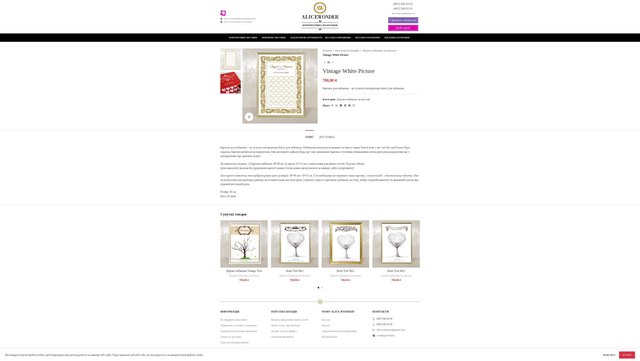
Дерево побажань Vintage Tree (244, 270)
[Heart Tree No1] (294, 244)
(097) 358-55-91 (384, 319)
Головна (327, 50)
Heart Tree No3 (396, 270)
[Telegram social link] (349, 105)
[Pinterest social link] (345, 105)
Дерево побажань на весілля (379, 50)
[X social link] (336, 105)
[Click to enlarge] (249, 117)
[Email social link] (341, 105)
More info (609, 355)
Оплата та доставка (230, 337)
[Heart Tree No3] (396, 244)
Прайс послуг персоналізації (285, 325)
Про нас (326, 320)
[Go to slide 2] (322, 287)
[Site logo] (320, 16)
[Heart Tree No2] (345, 244)
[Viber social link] (354, 105)
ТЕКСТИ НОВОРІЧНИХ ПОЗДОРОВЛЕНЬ (240, 19)
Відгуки (326, 325)
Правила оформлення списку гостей (289, 320)
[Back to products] (329, 62)
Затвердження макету (282, 337)
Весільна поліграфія (347, 50)
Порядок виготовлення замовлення (238, 331)
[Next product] (333, 62)
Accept (627, 355)
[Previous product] (325, 62)
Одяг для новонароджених (234, 342)
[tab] (309, 135)
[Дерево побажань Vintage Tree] (244, 244)
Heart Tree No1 (294, 270)
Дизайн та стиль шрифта (284, 331)
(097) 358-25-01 (384, 324)
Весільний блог (329, 337)
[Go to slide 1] (318, 287)
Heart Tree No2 (345, 270)
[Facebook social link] (332, 105)
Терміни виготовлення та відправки (238, 325)
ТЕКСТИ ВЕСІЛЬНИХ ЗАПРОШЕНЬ (238, 22)
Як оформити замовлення (233, 320)
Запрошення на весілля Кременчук (339, 331)
